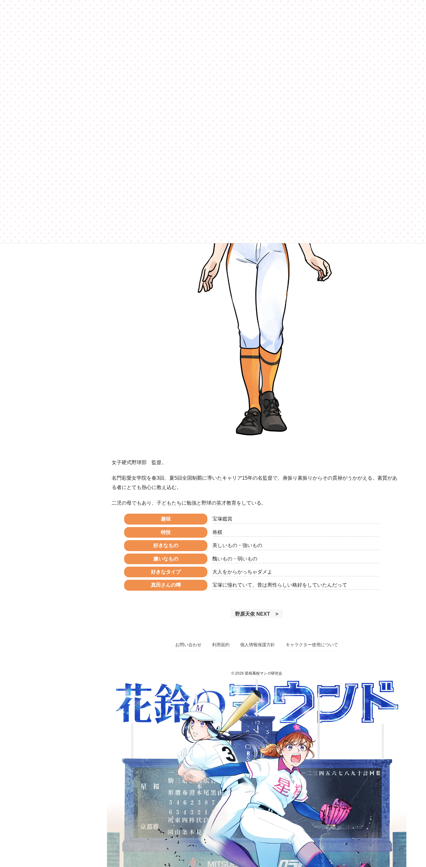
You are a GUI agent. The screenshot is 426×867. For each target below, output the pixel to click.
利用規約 (221, 644)
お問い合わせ (188, 644)
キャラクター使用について (312, 644)
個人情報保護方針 (257, 644)
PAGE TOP (417, 833)
